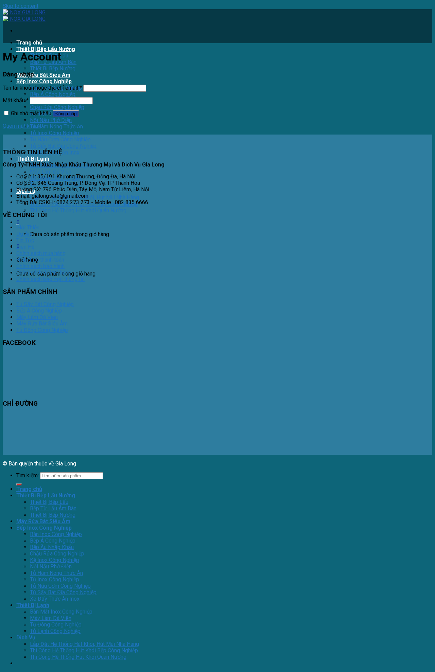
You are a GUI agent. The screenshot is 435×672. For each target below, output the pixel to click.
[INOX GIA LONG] (24, 15)
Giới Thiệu (27, 227)
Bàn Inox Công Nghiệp (56, 534)
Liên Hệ (25, 247)
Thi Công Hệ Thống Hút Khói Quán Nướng (78, 210)
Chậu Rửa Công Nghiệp (57, 107)
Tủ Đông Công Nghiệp (42, 330)
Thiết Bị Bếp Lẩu (49, 502)
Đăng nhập (65, 113)
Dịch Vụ (25, 637)
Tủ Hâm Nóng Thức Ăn (56, 126)
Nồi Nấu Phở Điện (51, 120)
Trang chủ (29, 42)
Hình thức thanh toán (40, 260)
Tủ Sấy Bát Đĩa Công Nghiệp (63, 146)
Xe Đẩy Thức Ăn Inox (55, 599)
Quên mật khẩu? (22, 126)
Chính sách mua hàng (41, 253)
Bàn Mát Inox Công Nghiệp (61, 611)
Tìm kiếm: (27, 475)
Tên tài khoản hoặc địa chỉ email (42, 88)
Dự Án (23, 234)
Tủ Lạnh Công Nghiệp (55, 631)
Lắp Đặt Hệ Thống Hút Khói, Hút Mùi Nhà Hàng (84, 644)
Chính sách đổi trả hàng (43, 272)
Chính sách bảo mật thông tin (50, 279)
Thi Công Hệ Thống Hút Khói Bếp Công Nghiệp (84, 650)
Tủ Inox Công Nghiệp (54, 133)
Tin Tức (25, 240)
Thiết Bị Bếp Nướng (52, 68)
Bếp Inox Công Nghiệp (44, 81)
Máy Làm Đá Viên (50, 172)
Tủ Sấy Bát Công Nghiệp (45, 304)
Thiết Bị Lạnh (32, 159)
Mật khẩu (16, 100)
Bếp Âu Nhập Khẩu (52, 547)
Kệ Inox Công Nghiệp (54, 560)
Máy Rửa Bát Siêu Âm (43, 75)
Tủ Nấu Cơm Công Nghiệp (60, 139)
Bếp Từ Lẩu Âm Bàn (53, 508)
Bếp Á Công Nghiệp (52, 94)
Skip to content (20, 6)
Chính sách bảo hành (40, 266)
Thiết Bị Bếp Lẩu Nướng (45, 49)
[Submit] (19, 484)
